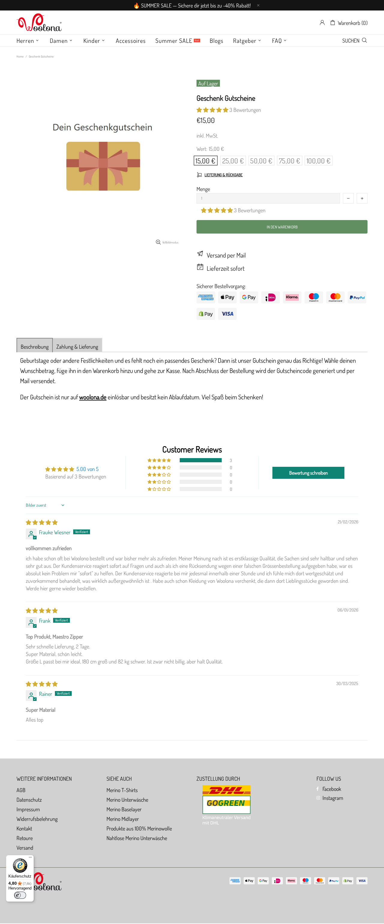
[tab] (34, 345)
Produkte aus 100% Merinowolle (139, 828)
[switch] (20, 895)
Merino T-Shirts (122, 790)
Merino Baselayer (124, 809)
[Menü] (30, 858)
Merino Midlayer (122, 818)
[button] (213, 109)
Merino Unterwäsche (127, 799)
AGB (21, 790)
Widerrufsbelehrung (37, 818)
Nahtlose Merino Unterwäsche (136, 838)
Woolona (39, 22)
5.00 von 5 (87, 469)
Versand (24, 847)
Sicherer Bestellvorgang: (221, 286)
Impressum (28, 809)
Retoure (24, 838)
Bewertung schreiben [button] (308, 473)
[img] (42, 522)
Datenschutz (29, 799)
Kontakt (24, 828)
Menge (203, 189)
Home (20, 56)
